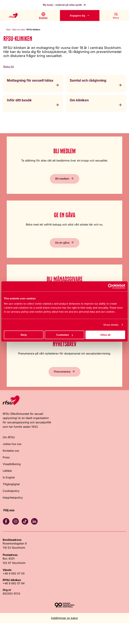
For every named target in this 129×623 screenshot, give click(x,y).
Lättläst (7, 470)
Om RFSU (9, 437)
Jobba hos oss (12, 444)
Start (8, 29)
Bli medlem (62, 178)
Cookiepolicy (11, 491)
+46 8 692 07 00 (14, 573)
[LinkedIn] (34, 521)
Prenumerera (62, 371)
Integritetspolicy (13, 497)
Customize (62, 334)
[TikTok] (25, 521)
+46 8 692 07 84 (14, 583)
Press (6, 457)
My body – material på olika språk (62, 4)
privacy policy (20, 311)
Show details (111, 324)
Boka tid (8, 66)
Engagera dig (77, 15)
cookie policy (42, 311)
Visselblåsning (12, 464)
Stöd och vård (18, 29)
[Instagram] (15, 521)
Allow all (105, 334)
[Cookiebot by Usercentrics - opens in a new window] (110, 286)
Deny (24, 334)
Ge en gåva (62, 242)
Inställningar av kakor (64, 618)
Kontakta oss (11, 450)
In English (9, 477)
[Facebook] (6, 521)
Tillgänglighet (11, 484)
